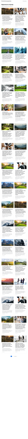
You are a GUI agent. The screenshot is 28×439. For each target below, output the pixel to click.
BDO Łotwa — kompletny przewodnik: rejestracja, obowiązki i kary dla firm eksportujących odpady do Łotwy (19, 288)
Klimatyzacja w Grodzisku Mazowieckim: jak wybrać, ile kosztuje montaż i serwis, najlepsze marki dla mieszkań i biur (7, 345)
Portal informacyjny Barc (6, 1)
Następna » (15, 356)
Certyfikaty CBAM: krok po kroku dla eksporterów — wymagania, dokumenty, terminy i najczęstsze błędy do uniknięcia (7, 268)
